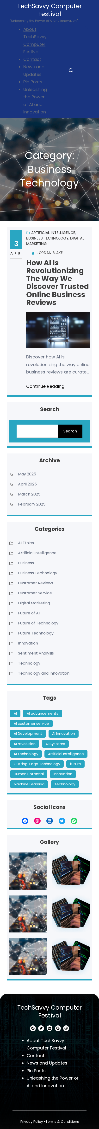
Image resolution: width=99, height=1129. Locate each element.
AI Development (28, 733)
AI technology (26, 753)
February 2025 (31, 504)
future (75, 763)
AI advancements (42, 713)
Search (70, 431)
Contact (32, 59)
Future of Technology (38, 623)
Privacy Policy (31, 1121)
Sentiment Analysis (36, 653)
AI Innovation (63, 733)
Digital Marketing (34, 603)
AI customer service (31, 723)
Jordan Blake (50, 252)
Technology (29, 663)
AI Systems (55, 743)
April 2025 (27, 484)
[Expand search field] (70, 70)
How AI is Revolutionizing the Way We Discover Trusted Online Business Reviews (57, 283)
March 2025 (29, 494)
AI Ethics (26, 543)
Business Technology (47, 238)
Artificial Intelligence (53, 232)
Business (26, 563)
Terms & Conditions (62, 1121)
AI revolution (25, 743)
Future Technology (36, 633)
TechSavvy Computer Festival (49, 10)
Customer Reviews (35, 583)
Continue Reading (45, 386)
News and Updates (47, 1063)
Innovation (28, 643)
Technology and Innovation (43, 673)
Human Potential (29, 773)
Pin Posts (32, 82)
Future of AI (29, 613)
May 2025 (27, 474)
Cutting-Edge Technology (37, 763)
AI (15, 713)
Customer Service (35, 593)
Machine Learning (29, 784)
